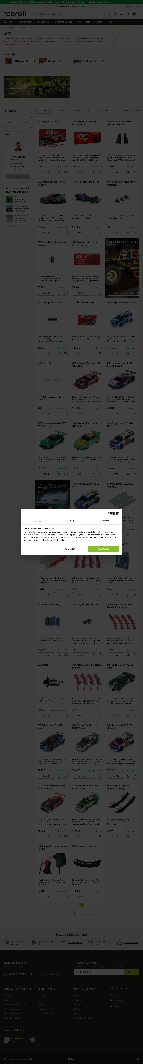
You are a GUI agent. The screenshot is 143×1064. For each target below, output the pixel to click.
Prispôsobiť (70, 549)
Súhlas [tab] (38, 521)
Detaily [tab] (71, 521)
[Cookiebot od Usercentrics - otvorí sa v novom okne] (109, 513)
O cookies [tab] (105, 521)
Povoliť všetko (103, 549)
